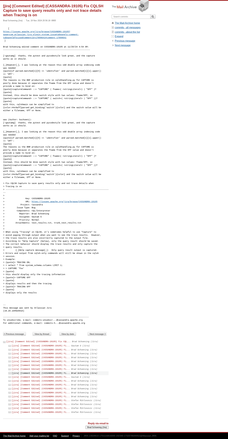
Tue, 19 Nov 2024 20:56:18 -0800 (41, 20)
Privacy (76, 436)
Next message (97, 334)
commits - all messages (128, 27)
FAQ (55, 436)
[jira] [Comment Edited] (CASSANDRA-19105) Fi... (41, 345)
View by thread (42, 334)
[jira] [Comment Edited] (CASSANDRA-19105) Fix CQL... (38, 341)
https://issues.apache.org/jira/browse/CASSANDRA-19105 (64, 201)
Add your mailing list (39, 436)
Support (65, 436)
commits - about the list (127, 32)
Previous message (15, 334)
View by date (67, 334)
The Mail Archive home (127, 23)
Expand (119, 36)
